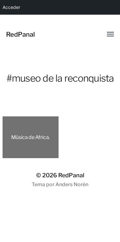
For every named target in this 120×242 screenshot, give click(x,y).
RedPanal (20, 34)
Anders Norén (71, 184)
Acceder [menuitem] (11, 7)
